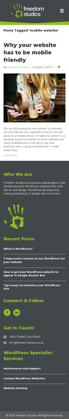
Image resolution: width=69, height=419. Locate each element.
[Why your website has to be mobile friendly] (34, 97)
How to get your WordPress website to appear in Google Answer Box (31, 273)
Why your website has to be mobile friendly (30, 52)
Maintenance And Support (22, 368)
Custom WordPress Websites (24, 378)
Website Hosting (15, 388)
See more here (51, 193)
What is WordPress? (18, 248)
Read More (10, 155)
